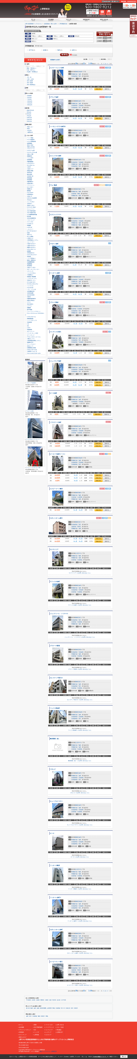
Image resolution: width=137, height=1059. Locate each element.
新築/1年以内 (30, 110)
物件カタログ (22, 1037)
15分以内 (29, 103)
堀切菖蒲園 (43, 1008)
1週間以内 (30, 132)
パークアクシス (49, 1027)
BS (28, 326)
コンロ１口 (30, 286)
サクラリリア (54, 549)
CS (28, 324)
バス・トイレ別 (31, 289)
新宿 (80, 218)
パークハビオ (49, 1024)
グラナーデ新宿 (55, 645)
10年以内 (29, 117)
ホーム (21, 1024)
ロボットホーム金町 (56, 929)
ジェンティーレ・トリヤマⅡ (59, 613)
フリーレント (30, 185)
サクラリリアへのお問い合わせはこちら (80, 573)
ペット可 (36, 1032)
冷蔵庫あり (30, 274)
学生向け (29, 200)
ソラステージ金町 (55, 422)
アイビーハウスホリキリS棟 (33, 467)
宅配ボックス (30, 338)
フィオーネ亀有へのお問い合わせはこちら (79, 889)
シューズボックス (32, 320)
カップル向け (30, 201)
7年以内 (29, 115)
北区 (50, 1000)
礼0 (35, 1029)
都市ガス (29, 234)
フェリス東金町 (55, 708)
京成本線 (73, 193)
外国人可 (29, 196)
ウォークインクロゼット (34, 311)
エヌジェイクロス (55, 214)
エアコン (29, 306)
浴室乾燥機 (30, 293)
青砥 (78, 193)
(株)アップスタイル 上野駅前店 (48, 1051)
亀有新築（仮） (55, 738)
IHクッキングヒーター (33, 269)
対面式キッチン (31, 280)
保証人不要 (30, 154)
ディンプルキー (31, 344)
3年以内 (29, 112)
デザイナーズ (30, 148)
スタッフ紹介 (60, 1027)
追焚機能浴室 (30, 291)
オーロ (52, 833)
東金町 (80, 71)
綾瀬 (45, 50)
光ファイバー (30, 331)
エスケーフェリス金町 (57, 67)
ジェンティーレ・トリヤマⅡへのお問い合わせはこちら (80, 637)
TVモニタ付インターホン (34, 337)
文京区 (33, 1000)
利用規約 (21, 1032)
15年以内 (29, 119)
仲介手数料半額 (31, 212)
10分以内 (29, 101)
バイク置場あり (31, 258)
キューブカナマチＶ (56, 801)
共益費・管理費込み (32, 71)
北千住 (32, 50)
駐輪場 (29, 256)
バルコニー (30, 229)
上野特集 (36, 1034)
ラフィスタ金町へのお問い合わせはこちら (79, 605)
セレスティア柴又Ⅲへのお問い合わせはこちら (79, 699)
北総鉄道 (73, 526)
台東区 (38, 1000)
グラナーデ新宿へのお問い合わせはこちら (79, 669)
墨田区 (42, 1000)
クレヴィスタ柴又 (55, 331)
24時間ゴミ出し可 (32, 351)
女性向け (29, 203)
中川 (80, 553)
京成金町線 (74, 76)
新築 (35, 1024)
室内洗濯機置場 (31, 218)
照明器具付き (30, 253)
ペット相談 (30, 137)
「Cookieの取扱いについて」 (99, 1056)
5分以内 (29, 97)
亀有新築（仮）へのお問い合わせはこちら (79, 760)
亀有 (60, 50)
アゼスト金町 (54, 243)
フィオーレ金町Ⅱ (55, 897)
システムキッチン (32, 278)
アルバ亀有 (53, 185)
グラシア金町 (54, 97)
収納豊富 (29, 322)
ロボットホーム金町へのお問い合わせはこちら (79, 953)
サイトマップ (22, 1034)
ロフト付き (30, 222)
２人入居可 (30, 158)
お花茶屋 (79, 497)
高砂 (80, 306)
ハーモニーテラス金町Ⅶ (57, 126)
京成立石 (68, 1008)
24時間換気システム (32, 240)
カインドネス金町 (55, 155)
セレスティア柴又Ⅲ (56, 677)
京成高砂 (79, 308)
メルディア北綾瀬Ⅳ (31, 382)
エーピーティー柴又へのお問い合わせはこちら (79, 985)
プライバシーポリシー (25, 1029)
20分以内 (29, 104)
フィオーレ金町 (55, 273)
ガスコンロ (30, 271)
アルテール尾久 (30, 411)
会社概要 (21, 1027)
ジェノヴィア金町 (55, 361)
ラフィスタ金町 (55, 581)
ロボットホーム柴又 (56, 518)
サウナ (29, 302)
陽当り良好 (30, 145)
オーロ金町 (53, 393)
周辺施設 (59, 1029)
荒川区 (54, 1000)
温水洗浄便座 (30, 295)
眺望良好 (29, 172)
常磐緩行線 (74, 74)
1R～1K (29, 77)
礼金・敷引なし (31, 70)
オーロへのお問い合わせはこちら (80, 857)
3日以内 (29, 130)
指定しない (30, 126)
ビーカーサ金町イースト (57, 454)
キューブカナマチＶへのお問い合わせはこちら (79, 825)
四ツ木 (63, 1008)
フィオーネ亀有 (55, 865)
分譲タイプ (30, 169)
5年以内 (29, 114)
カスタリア (48, 1034)
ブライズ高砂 (54, 302)
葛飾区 (77, 71)
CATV (28, 327)
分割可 (29, 167)
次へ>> (106, 63)
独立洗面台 (30, 304)
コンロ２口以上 (31, 273)
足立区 (77, 553)
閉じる (124, 1056)
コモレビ (53, 769)
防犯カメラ (30, 346)
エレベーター (30, 242)
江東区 (46, 1000)
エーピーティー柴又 (56, 961)
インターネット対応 (32, 333)
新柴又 (79, 526)
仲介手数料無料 (31, 211)
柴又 (80, 76)
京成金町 (81, 105)
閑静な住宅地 (30, 147)
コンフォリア (49, 1029)
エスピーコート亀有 (56, 488)
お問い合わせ (60, 1024)
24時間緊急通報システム (34, 340)
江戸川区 (63, 1000)
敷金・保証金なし (32, 68)
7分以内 (29, 99)
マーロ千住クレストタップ (33, 439)
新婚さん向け (30, 205)
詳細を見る (98, 89)
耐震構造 (29, 265)
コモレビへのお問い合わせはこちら (79, 792)
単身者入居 (30, 176)
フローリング (30, 220)
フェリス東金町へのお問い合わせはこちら (79, 730)
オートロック (30, 335)
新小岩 (28, 1008)
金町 (74, 50)
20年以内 (29, 121)
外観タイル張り (31, 267)
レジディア (48, 1032)
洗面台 (29, 296)
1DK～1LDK (30, 79)
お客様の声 (60, 1032)
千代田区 (28, 1000)
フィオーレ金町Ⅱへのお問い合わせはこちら (80, 921)
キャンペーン (30, 209)
